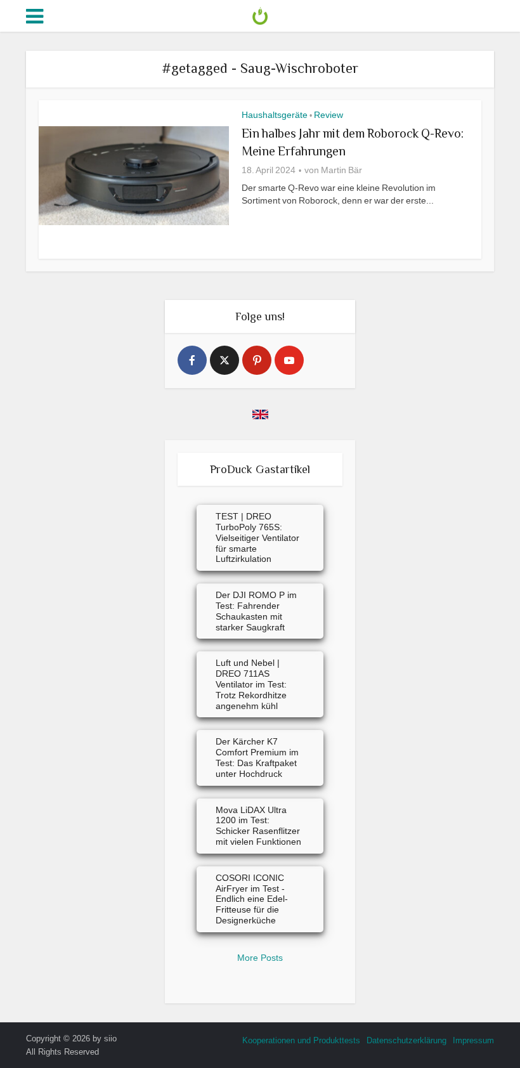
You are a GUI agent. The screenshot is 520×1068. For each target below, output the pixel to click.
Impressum (473, 1040)
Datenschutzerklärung (406, 1040)
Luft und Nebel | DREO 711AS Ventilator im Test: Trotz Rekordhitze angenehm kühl (251, 684)
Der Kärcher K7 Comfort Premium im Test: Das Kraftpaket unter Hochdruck (257, 757)
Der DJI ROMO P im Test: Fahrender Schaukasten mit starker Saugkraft (256, 611)
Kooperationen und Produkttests (301, 1040)
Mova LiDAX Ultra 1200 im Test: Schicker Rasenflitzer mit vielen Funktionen (258, 826)
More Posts (260, 958)
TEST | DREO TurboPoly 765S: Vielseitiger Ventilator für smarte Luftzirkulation (257, 537)
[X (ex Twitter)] (224, 360)
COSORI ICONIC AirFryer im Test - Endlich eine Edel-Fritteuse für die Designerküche (252, 899)
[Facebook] (192, 360)
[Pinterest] (256, 360)
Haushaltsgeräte (275, 115)
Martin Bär (341, 170)
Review (328, 115)
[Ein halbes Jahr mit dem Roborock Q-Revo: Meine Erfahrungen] (134, 175)
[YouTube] (289, 360)
